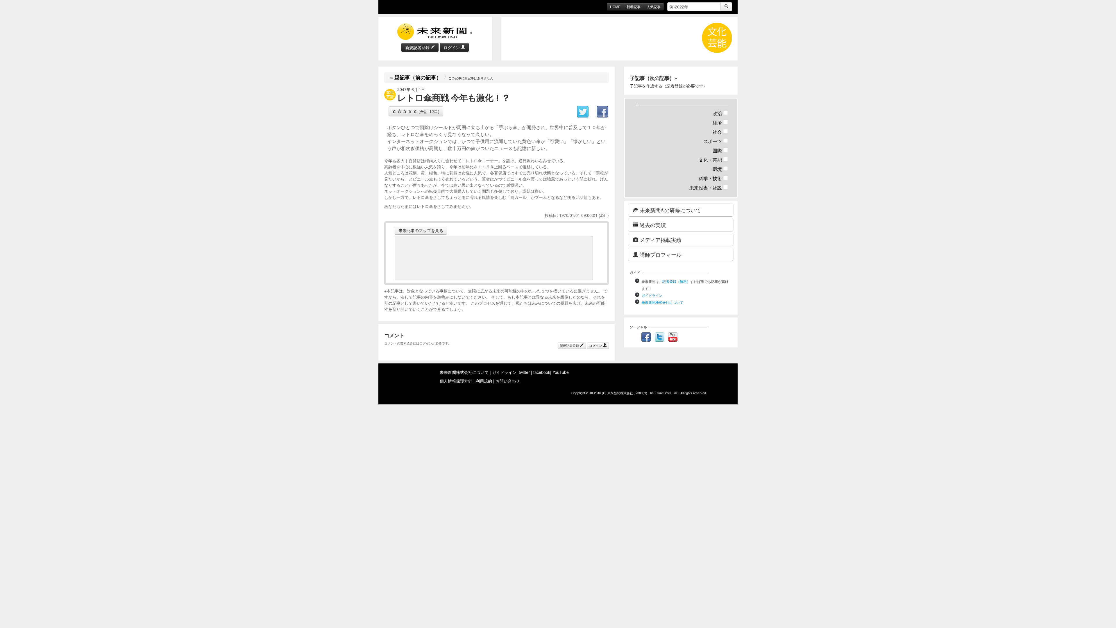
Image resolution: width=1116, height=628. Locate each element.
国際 (720, 150)
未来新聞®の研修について (669, 210)
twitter (524, 372)
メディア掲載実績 (660, 239)
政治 (720, 113)
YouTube (560, 372)
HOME (615, 6)
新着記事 (634, 6)
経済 (720, 122)
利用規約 (484, 381)
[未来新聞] (435, 31)
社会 (720, 132)
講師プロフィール (660, 254)
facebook (541, 372)
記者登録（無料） (676, 281)
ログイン (452, 47)
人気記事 (654, 6)
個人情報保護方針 (456, 381)
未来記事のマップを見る (420, 230)
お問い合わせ (508, 381)
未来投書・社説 (708, 187)
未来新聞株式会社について (662, 302)
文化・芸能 (713, 159)
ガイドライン (651, 295)
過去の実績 (652, 225)
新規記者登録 (418, 47)
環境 (720, 169)
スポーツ (715, 141)
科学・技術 (713, 178)
